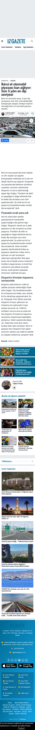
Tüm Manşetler (25, 687)
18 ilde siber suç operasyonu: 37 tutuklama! (7, 431)
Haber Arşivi (25, 693)
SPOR (30, 711)
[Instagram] (15, 660)
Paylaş (6, 140)
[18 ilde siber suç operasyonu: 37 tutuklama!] (9, 424)
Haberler (4, 80)
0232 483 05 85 (19, 648)
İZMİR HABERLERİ (26, 709)
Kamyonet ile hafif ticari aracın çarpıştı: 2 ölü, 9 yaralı (9, 410)
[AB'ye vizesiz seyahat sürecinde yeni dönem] (25, 424)
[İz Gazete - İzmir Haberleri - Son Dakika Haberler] (17, 41)
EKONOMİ (15, 709)
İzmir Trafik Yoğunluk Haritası (24, 682)
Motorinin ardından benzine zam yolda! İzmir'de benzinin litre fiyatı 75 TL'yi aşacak (8, 449)
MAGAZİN (17, 711)
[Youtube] (19, 660)
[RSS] (26, 660)
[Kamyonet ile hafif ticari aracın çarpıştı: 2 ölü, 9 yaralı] (9, 403)
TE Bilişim (22, 719)
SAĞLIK (24, 711)
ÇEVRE (28, 707)
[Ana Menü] (2, 41)
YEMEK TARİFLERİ (20, 714)
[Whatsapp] (22, 660)
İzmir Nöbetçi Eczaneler (8, 676)
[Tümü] (32, 461)
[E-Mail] (14, 387)
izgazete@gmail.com (19, 652)
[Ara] (32, 41)
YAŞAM (11, 714)
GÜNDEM (22, 707)
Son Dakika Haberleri (7, 694)
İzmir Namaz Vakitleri (8, 682)
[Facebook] (8, 660)
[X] (12, 660)
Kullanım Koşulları (8, 705)
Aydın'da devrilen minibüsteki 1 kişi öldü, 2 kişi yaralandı (25, 448)
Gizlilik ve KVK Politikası (24, 705)
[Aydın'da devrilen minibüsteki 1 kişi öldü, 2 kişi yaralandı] (25, 441)
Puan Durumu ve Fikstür (9, 688)
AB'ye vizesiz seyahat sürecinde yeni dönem (25, 430)
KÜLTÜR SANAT (8, 711)
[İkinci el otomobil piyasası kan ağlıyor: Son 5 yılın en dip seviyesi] (17, 127)
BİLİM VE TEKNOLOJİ (11, 707)
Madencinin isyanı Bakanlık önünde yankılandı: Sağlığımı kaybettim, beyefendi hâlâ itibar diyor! (24, 412)
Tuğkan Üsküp (18, 383)
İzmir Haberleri (7, 47)
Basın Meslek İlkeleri (21, 703)
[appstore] (9, 666)
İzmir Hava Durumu (23, 676)
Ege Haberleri (28, 47)
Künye (10, 703)
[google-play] (26, 666)
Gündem (18, 47)
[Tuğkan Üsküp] (6, 385)
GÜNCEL (13, 80)
